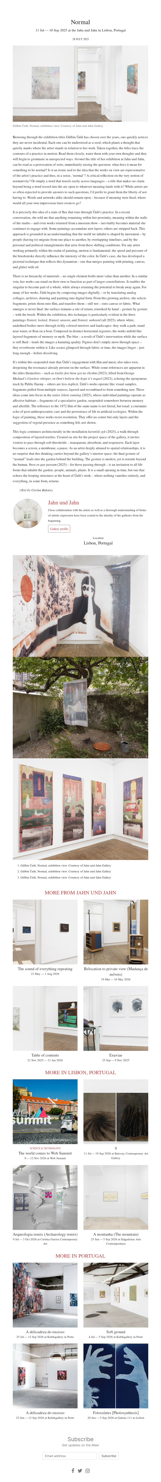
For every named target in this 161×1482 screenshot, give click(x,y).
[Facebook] (73, 1471)
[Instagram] (87, 1471)
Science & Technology (45, 1148)
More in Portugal (80, 1255)
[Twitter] (80, 1471)
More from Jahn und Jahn (80, 892)
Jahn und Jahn (63, 502)
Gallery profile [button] (59, 529)
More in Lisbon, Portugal (80, 1072)
